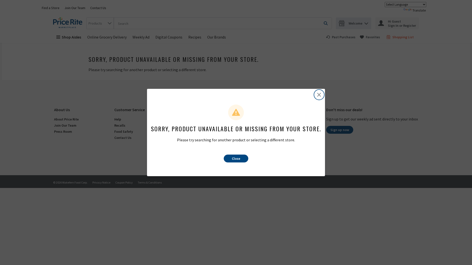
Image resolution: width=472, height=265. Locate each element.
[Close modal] (319, 95)
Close (236, 158)
